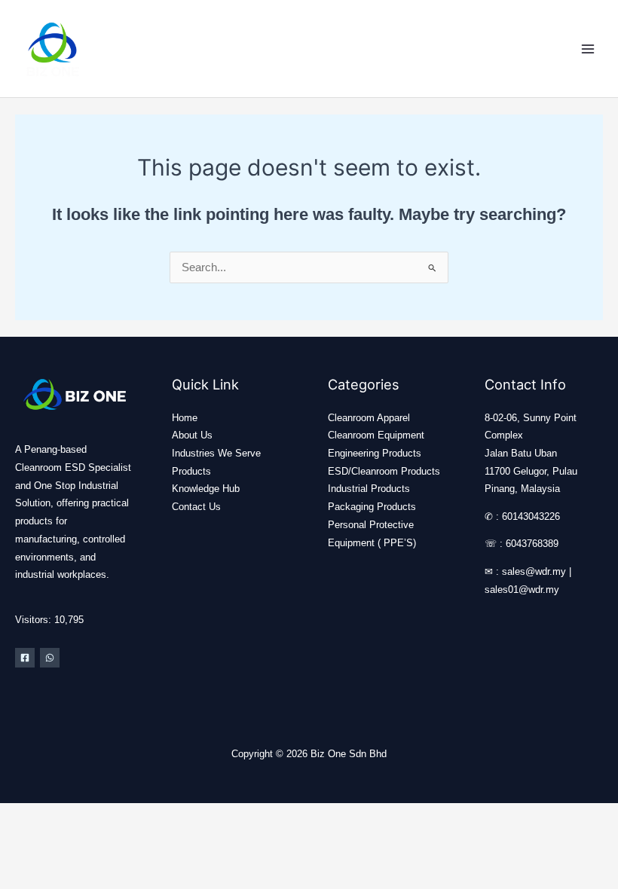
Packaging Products (372, 506)
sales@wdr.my (534, 571)
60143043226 (531, 516)
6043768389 (532, 543)
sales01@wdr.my (522, 589)
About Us (192, 435)
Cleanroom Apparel (369, 417)
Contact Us (196, 506)
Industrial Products (369, 488)
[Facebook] (25, 658)
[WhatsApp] (50, 658)
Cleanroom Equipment (376, 435)
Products (191, 471)
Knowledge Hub (206, 488)
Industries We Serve (216, 453)
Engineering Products (374, 453)
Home (184, 417)
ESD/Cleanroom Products (384, 471)
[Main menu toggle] (588, 48)
